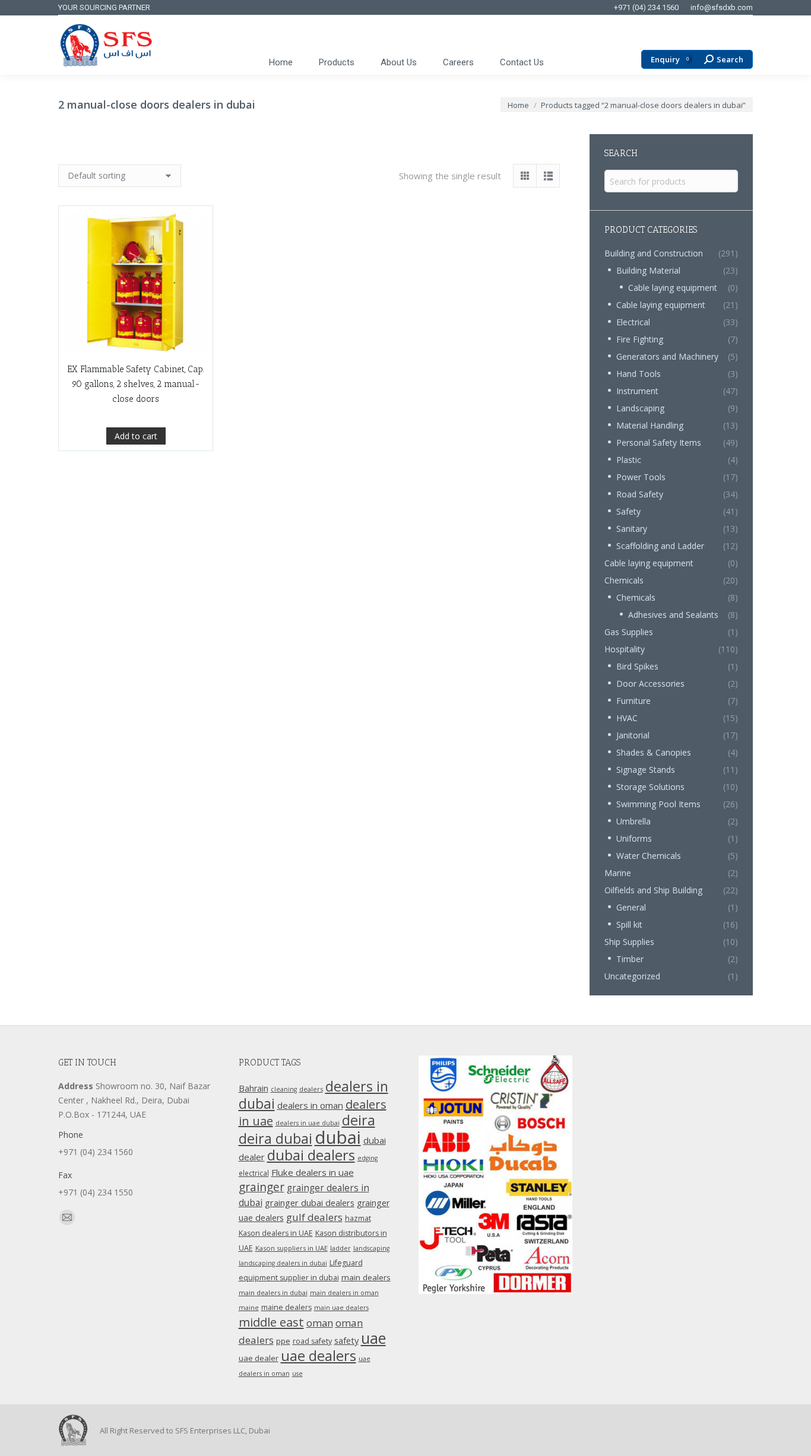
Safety (628, 511)
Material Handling (649, 425)
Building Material (648, 270)
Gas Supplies (628, 631)
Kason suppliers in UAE (291, 1248)
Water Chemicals (648, 855)
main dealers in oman (344, 1293)
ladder (340, 1248)
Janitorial (633, 735)
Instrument (637, 390)
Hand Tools (638, 373)
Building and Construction (653, 253)
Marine (617, 872)
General (631, 907)
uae (373, 1338)
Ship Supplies (629, 941)
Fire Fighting (639, 339)
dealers (311, 1088)
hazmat (358, 1218)
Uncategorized (632, 976)
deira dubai (275, 1138)
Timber (630, 959)
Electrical (633, 322)
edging (367, 1158)
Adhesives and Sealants (673, 614)
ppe (283, 1341)
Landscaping (640, 408)
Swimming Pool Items (658, 804)
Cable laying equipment (672, 287)
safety (346, 1340)
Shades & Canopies (653, 752)
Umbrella (633, 821)
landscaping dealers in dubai (283, 1263)
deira (358, 1120)
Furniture (633, 700)
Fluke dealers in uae (312, 1172)
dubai (338, 1137)
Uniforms (634, 838)
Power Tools (641, 477)
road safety (312, 1341)
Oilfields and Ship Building (653, 890)
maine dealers (286, 1307)
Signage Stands (645, 769)
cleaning (284, 1089)
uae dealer (258, 1358)
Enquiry (670, 60)
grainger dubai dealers (309, 1202)
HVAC (627, 718)
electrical (254, 1173)
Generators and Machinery (667, 356)
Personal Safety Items (658, 442)
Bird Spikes (637, 666)
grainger (261, 1187)
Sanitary (631, 528)
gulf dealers (314, 1217)
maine (249, 1307)
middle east (271, 1322)
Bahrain (253, 1088)
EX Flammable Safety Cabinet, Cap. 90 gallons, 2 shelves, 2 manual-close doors (135, 384)
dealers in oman (310, 1105)
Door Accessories (650, 683)
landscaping (371, 1248)
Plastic (628, 459)
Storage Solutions (650, 786)
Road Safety (639, 494)
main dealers (366, 1277)
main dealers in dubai (273, 1292)
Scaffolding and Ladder (660, 545)
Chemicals (624, 580)
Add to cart (136, 436)
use (297, 1373)
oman (319, 1323)
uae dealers (318, 1355)
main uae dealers (341, 1307)
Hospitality (624, 649)
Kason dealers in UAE (276, 1233)
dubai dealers (311, 1155)
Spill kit (629, 924)
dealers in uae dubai (307, 1123)
